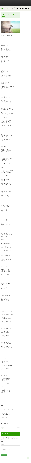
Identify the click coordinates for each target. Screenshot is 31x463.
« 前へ (2, 428)
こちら (5, 417)
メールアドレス (3, 444)
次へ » (18, 428)
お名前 (2, 441)
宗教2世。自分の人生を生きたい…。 (8, 15)
